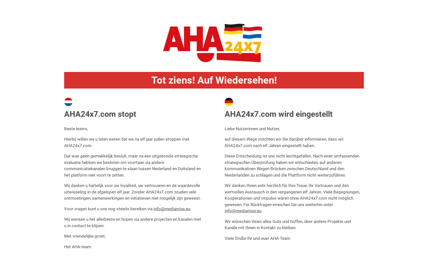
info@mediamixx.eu (172, 208)
